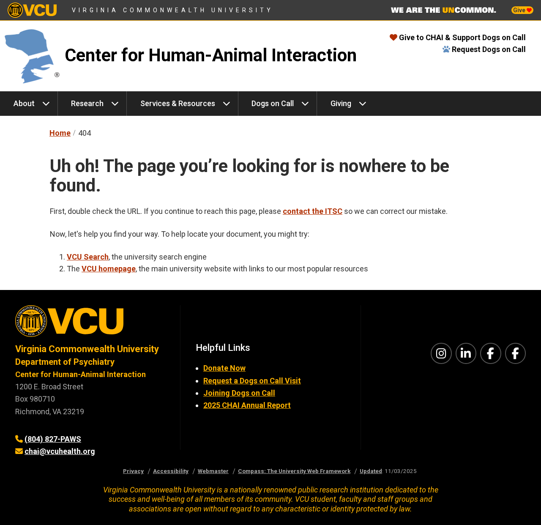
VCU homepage (109, 268)
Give (520, 10)
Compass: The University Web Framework (294, 471)
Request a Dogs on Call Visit (252, 380)
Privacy (133, 471)
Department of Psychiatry (65, 362)
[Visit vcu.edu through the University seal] (90, 324)
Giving (341, 103)
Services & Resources (177, 103)
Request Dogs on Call (489, 49)
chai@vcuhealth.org (60, 451)
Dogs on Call (272, 103)
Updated (371, 471)
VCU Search (88, 256)
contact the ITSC (312, 211)
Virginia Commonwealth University (172, 10)
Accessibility (171, 471)
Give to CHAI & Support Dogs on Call (462, 37)
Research (87, 103)
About (24, 103)
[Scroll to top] (523, 507)
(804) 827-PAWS (53, 439)
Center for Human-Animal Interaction (211, 55)
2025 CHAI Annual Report (247, 405)
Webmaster (213, 471)
